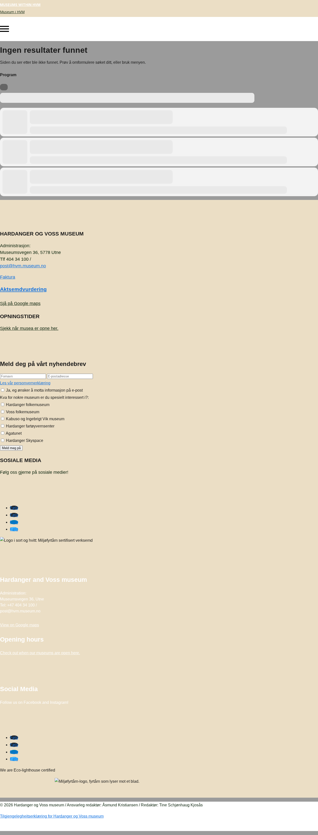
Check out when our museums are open (40, 653)
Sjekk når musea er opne (29, 328)
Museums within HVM (20, 4)
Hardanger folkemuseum (27, 405)
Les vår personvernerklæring (25, 383)
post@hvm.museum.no (23, 265)
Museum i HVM (12, 11)
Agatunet (13, 433)
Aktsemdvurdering (23, 289)
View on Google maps (19, 625)
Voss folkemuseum (22, 412)
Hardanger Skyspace (24, 440)
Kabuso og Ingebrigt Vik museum (34, 419)
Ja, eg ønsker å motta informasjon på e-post (44, 390)
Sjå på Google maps (20, 303)
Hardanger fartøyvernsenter (29, 426)
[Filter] (4, 87)
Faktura (7, 277)
